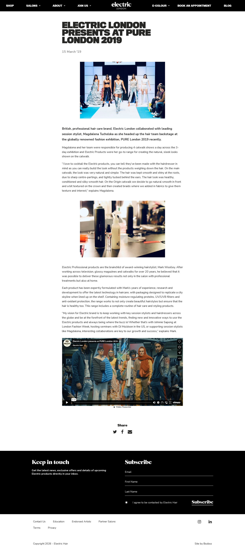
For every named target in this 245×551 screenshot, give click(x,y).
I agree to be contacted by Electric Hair (155, 502)
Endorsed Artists (81, 521)
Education (58, 521)
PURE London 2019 (135, 139)
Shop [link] (10, 5)
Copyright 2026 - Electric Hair (50, 543)
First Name (131, 481)
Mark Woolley (166, 267)
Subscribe (202, 502)
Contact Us (39, 521)
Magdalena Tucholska (98, 134)
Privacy (52, 527)
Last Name (131, 491)
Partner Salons (107, 521)
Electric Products (95, 152)
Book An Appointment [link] (194, 5)
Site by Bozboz (203, 543)
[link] (115, 432)
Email (128, 472)
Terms (36, 527)
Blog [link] (227, 5)
